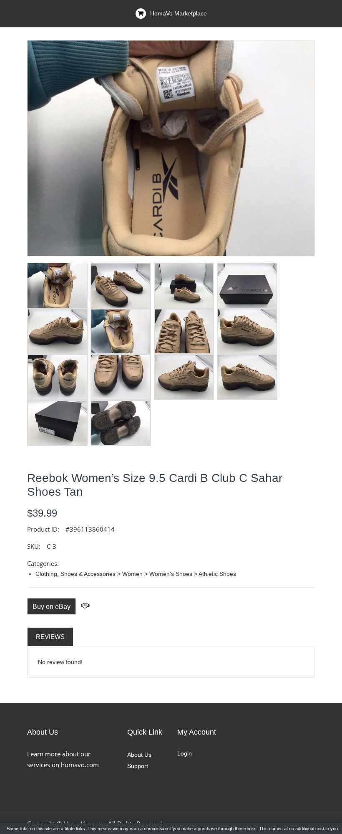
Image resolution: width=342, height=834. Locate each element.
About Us (139, 754)
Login (184, 753)
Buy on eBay (51, 606)
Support (137, 766)
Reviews (50, 636)
